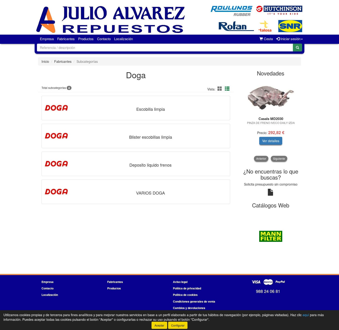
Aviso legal (180, 282)
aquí (306, 314)
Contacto (104, 38)
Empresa (47, 38)
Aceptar (159, 325)
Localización (123, 38)
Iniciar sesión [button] (290, 38)
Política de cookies (185, 295)
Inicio (45, 61)
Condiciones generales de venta (194, 301)
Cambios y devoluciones (189, 308)
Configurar (177, 325)
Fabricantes (66, 38)
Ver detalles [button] (270, 140)
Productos (86, 38)
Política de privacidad (187, 288)
